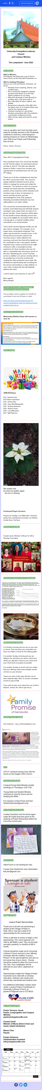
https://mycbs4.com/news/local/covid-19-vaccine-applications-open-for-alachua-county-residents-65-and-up (20, 303)
